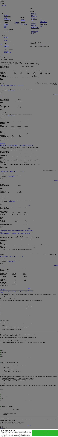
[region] (29, 433)
